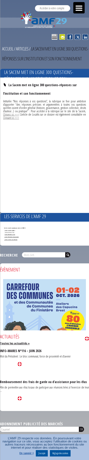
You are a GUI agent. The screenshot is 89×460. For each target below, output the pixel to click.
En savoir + (26, 453)
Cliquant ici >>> (11, 118)
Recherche (9, 255)
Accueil (7, 48)
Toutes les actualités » (15, 343)
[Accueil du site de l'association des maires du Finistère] (44, 19)
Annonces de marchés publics (9, 232)
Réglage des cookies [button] (60, 453)
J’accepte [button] (41, 453)
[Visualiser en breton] (54, 36)
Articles (22, 48)
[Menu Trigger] (79, 7)
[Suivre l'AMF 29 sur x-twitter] (77, 36)
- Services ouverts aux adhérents (10, 239)
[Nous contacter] (62, 36)
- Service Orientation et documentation (11, 237)
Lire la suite (87, 339)
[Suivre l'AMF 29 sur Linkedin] (85, 36)
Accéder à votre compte (52, 8)
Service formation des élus (10, 234)
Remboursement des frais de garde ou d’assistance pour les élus (43, 382)
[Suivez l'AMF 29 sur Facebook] (69, 36)
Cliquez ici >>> (11, 114)
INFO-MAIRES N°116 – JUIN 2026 (20, 351)
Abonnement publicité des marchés (31, 423)
